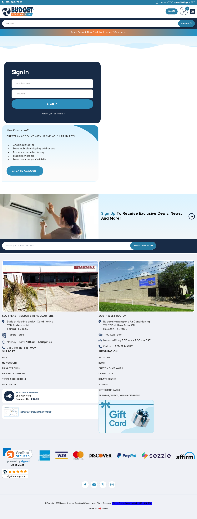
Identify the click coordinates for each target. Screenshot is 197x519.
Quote (171, 11)
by (103, 508)
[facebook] (85, 484)
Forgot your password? (53, 114)
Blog (101, 363)
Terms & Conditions (14, 379)
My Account (9, 363)
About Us (104, 358)
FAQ (4, 358)
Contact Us (106, 374)
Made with (94, 508)
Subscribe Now (143, 245)
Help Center (9, 384)
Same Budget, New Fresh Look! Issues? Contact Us (99, 32)
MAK (106, 508)
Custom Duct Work (110, 368)
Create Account (25, 171)
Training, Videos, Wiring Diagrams (119, 395)
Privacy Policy (11, 368)
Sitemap (103, 384)
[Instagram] (112, 484)
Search (185, 23)
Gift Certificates (109, 390)
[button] (17, 455)
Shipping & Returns (13, 374)
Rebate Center (107, 379)
